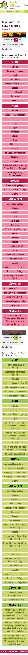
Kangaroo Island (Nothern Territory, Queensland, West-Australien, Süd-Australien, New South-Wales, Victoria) (15, 614)
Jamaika (15, 241)
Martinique (15, 554)
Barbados (15, 212)
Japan (15, 127)
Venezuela (15, 305)
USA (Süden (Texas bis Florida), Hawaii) (15, 277)
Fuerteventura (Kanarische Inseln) (15, 366)
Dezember (8, 49)
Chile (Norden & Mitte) (15, 296)
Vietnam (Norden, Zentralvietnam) (15, 174)
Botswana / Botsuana (15, 71)
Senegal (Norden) (15, 92)
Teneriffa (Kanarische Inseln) (15, 395)
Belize (15, 216)
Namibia (15, 87)
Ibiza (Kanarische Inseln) (14, 468)
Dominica (15, 225)
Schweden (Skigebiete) (15, 185)
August (12, 44)
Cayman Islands (15, 503)
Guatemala (15, 237)
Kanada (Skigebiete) (15, 246)
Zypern (15, 193)
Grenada (15, 233)
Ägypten (15, 66)
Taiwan (15, 161)
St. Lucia (15, 262)
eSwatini (15, 75)
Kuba (15, 250)
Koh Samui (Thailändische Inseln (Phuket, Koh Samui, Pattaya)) (15, 435)
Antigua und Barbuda (15, 203)
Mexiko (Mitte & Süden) (15, 254)
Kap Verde (15, 79)
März (12, 40)
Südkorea (15, 156)
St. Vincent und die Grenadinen (15, 267)
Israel (15, 123)
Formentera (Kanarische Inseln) (15, 464)
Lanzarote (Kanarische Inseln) (15, 391)
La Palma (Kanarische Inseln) (15, 387)
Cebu (15, 410)
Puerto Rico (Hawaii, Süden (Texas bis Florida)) (15, 560)
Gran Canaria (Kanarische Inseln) (15, 373)
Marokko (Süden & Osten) (15, 83)
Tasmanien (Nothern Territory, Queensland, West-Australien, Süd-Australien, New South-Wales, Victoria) (15, 639)
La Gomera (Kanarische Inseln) (15, 383)
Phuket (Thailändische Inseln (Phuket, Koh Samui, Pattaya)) (15, 448)
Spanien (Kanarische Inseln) (15, 189)
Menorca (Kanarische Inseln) (15, 476)
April (16, 40)
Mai (20, 40)
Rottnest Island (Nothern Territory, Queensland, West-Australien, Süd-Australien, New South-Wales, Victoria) (15, 627)
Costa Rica (15, 220)
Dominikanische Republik (15, 229)
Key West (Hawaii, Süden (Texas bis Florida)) (15, 544)
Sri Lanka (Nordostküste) (15, 152)
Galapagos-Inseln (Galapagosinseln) (15, 594)
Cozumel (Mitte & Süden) (15, 507)
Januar (4, 40)
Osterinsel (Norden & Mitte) (15, 599)
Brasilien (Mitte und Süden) (15, 292)
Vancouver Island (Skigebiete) (15, 582)
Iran (14, 119)
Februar (8, 40)
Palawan (15, 442)
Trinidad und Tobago (15, 271)
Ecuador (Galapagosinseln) (15, 301)
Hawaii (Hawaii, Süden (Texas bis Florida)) (15, 526)
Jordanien (15, 131)
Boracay (15, 405)
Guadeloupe (15, 520)
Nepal (15, 140)
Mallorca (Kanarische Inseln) (15, 472)
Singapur (14, 148)
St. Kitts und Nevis (15, 258)
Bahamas (15, 208)
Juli (8, 44)
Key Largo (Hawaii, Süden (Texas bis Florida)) (14, 537)
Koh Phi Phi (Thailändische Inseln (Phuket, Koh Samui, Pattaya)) (15, 425)
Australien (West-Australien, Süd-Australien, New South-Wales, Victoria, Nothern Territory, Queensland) (15, 319)
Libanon (15, 135)
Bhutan (15, 110)
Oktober (20, 44)
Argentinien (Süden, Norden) (15, 288)
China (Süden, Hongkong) (15, 114)
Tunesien (15, 100)
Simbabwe (15, 96)
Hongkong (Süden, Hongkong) (15, 414)
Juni (4, 44)
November (4, 49)
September (16, 44)
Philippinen (15, 144)
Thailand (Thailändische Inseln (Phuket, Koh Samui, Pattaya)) (15, 167)
